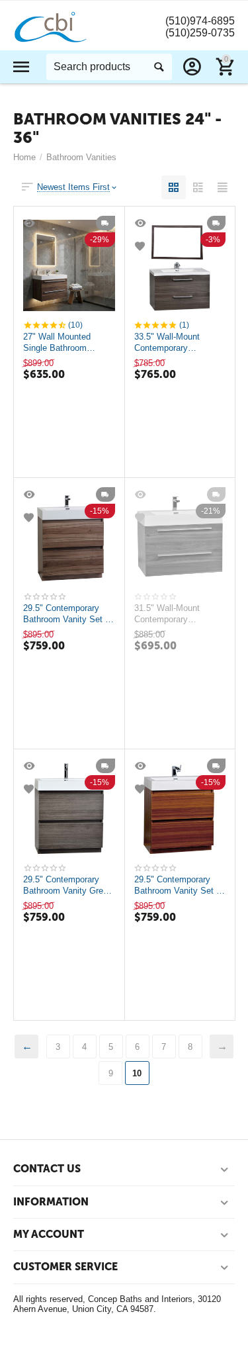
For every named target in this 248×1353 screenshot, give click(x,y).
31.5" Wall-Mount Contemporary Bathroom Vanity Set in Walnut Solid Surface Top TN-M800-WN (178, 613)
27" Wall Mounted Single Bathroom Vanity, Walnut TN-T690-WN (59, 342)
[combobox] (109, 67)
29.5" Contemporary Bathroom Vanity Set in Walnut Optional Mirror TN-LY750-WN (67, 613)
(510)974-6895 (200, 20)
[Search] (158, 67)
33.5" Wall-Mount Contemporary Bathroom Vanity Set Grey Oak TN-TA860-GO (174, 342)
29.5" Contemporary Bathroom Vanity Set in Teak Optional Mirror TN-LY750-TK (178, 885)
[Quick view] (30, 223)
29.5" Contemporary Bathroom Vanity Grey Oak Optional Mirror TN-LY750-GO (68, 885)
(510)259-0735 (200, 32)
